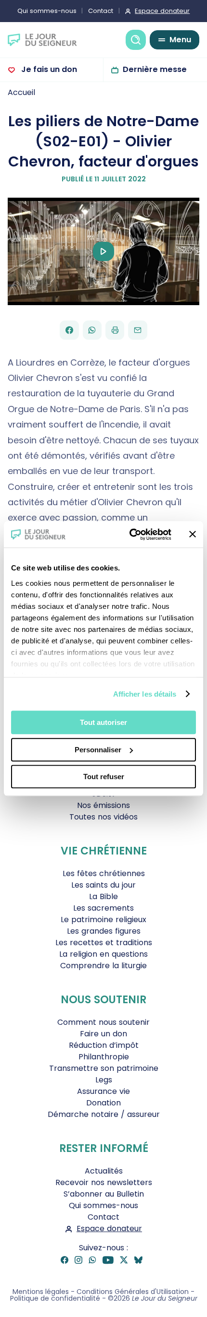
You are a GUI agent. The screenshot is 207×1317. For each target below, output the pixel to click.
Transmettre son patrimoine (103, 1068)
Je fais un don (48, 69)
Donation (103, 1102)
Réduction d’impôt (104, 1045)
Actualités (104, 1170)
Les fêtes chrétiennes (104, 873)
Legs (103, 1079)
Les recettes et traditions (103, 942)
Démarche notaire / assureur (104, 1114)
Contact (100, 10)
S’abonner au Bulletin (104, 1193)
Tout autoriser (103, 722)
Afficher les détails (145, 694)
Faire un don (103, 1033)
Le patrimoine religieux (103, 919)
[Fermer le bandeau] (192, 534)
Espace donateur (162, 10)
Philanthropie (103, 1056)
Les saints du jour (103, 884)
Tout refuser (103, 776)
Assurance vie (103, 1091)
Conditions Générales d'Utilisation (133, 1291)
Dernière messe (155, 69)
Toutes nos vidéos (103, 816)
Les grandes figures (104, 931)
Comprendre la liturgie (103, 965)
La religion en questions (103, 954)
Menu (180, 39)
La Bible (103, 896)
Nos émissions (103, 805)
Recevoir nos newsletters (103, 1182)
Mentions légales (41, 1291)
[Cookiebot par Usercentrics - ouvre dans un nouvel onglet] (130, 534)
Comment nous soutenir (103, 1022)
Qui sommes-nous (47, 10)
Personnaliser (98, 750)
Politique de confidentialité (55, 1298)
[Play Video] (103, 251)
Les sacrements (103, 908)
